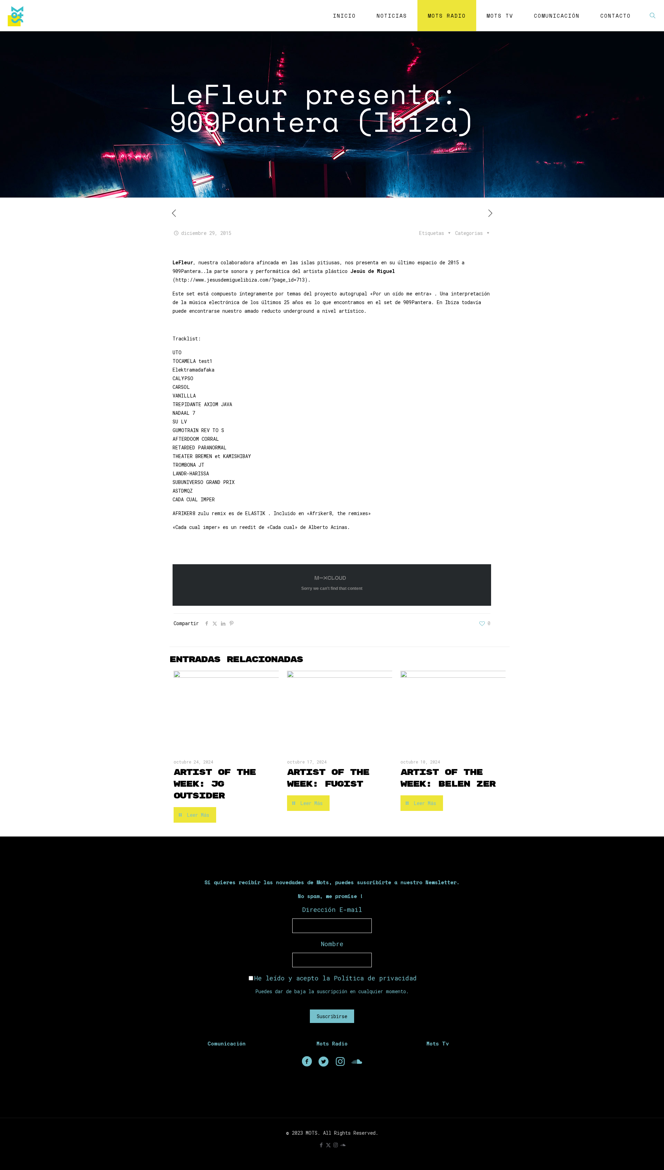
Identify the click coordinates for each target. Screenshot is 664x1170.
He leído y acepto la (335, 978)
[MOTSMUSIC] (17, 15)
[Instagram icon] (335, 1144)
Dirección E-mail (332, 909)
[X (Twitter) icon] (328, 1144)
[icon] (342, 1144)
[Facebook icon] (321, 1144)
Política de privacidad (375, 978)
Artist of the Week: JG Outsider (215, 784)
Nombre (332, 944)
